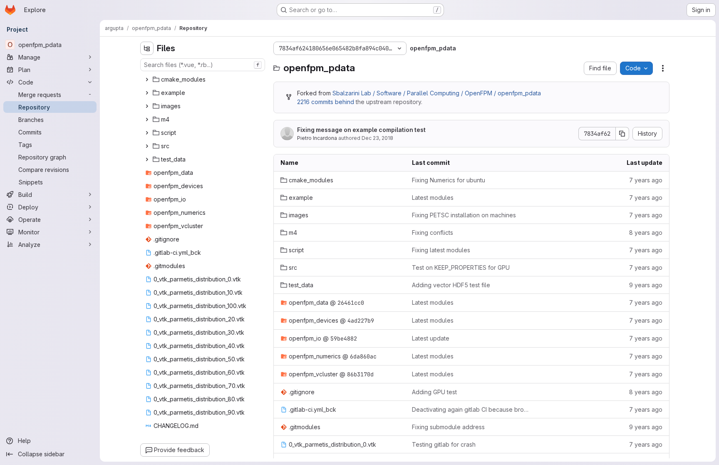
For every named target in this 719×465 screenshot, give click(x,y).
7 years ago (645, 180)
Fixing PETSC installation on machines (464, 215)
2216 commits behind (325, 101)
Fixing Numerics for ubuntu (448, 180)
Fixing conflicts (432, 232)
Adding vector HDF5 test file (451, 284)
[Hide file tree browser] (147, 48)
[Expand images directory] (147, 106)
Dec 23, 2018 (377, 138)
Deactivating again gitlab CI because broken (471, 409)
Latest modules (433, 197)
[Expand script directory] (147, 133)
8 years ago (645, 232)
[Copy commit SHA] (622, 133)
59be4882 (343, 338)
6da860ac (363, 356)
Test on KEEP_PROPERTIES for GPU (461, 267)
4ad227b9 (360, 320)
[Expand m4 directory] (147, 119)
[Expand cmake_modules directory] (147, 80)
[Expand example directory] (147, 93)
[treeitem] (203, 79)
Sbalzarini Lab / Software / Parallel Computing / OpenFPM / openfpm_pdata (436, 93)
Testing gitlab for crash (444, 444)
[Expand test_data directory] (147, 159)
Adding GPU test (434, 391)
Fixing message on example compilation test (361, 129)
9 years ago (645, 284)
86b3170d (360, 374)
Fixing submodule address (448, 426)
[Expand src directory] (147, 146)
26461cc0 (350, 302)
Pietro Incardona (317, 138)
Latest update (430, 338)
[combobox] (202, 64)
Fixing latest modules (441, 250)
